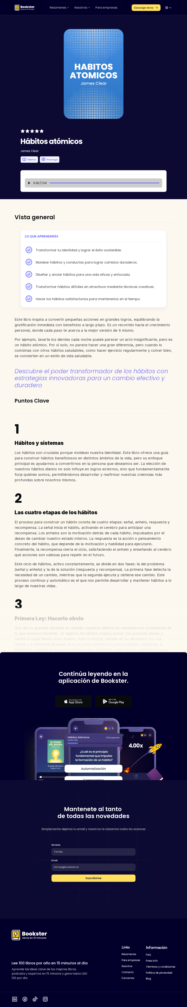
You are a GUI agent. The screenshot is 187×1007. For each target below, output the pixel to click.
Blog (148, 978)
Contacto (128, 972)
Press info (152, 961)
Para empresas (131, 960)
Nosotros (127, 966)
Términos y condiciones (160, 967)
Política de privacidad (159, 973)
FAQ (148, 955)
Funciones (128, 978)
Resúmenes (129, 954)
